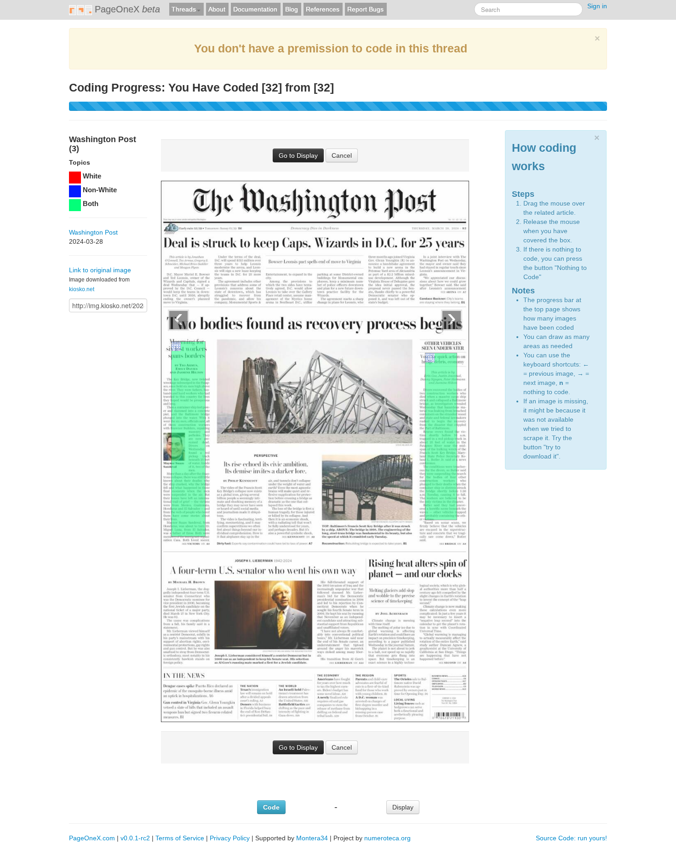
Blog (291, 9)
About (216, 9)
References (322, 9)
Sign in (597, 6)
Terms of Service (179, 838)
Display (402, 807)
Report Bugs (365, 9)
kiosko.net (81, 289)
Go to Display (298, 155)
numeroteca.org (387, 838)
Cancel (342, 155)
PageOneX (126, 9)
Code (271, 807)
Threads (184, 9)
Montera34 (312, 838)
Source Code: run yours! (571, 838)
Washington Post (93, 232)
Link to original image (100, 270)
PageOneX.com (92, 838)
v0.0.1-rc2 (135, 838)
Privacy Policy (230, 838)
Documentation (255, 9)
